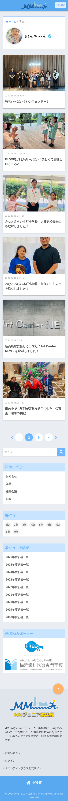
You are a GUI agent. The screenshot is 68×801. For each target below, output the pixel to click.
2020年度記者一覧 (17, 602)
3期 (24, 524)
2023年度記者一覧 (17, 579)
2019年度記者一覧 (17, 609)
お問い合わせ (13, 753)
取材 (8, 483)
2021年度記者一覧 (17, 594)
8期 (8, 531)
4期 (33, 524)
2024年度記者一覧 (17, 572)
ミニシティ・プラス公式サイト (23, 768)
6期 (49, 524)
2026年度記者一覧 (17, 557)
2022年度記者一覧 (17, 587)
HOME (36, 782)
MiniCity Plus (45, 793)
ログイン (10, 760)
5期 (41, 524)
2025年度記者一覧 (17, 564)
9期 (16, 531)
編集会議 (11, 491)
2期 (16, 524)
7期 (58, 524)
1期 (8, 524)
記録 (8, 498)
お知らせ (11, 476)
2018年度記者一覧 (17, 617)
